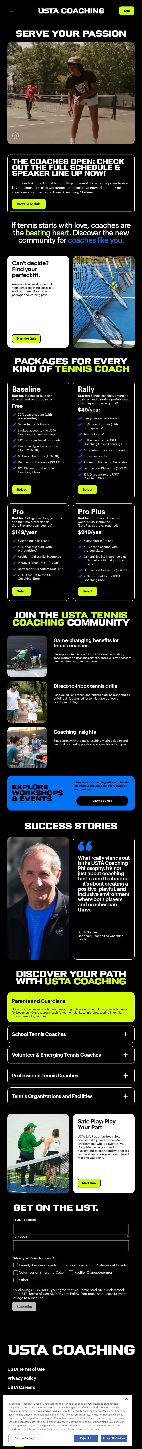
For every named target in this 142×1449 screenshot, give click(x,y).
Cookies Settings (25, 1438)
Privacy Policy (21, 1378)
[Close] (126, 1399)
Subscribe (24, 1306)
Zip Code (21, 1237)
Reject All (85, 1438)
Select (22, 489)
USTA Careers (21, 1387)
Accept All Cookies (114, 1438)
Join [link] (127, 11)
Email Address (25, 1220)
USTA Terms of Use (26, 1369)
